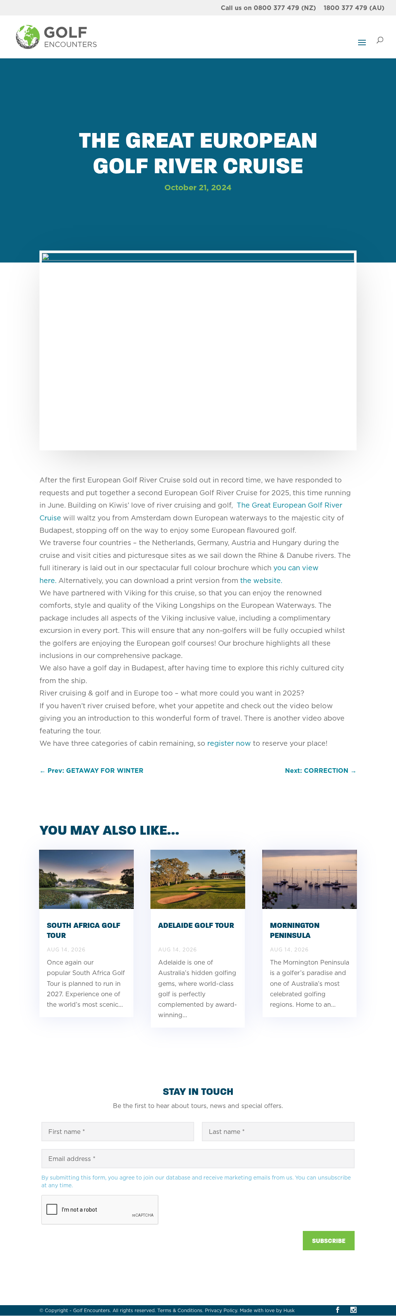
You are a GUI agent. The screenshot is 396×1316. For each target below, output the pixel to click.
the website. (261, 580)
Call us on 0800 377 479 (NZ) (268, 8)
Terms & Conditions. (180, 1310)
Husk (289, 1310)
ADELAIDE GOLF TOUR (196, 925)
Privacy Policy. (221, 1310)
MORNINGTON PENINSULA (294, 930)
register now (229, 743)
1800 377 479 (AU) (354, 8)
